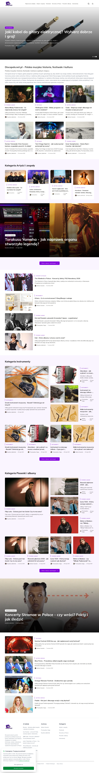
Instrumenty (75, 3)
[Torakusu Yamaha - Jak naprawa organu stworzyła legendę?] (49, 230)
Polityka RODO (40, 763)
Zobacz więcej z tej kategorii (48, 263)
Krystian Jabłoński (9, 247)
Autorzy (44, 724)
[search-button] (88, 4)
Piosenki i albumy (66, 3)
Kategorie (62, 724)
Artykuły (26, 724)
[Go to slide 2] (94, 56)
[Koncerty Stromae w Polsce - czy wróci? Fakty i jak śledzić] (49, 605)
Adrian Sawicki (45, 727)
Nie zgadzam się (18, 764)
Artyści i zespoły (41, 3)
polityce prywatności (24, 760)
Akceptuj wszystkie (18, 768)
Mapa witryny (60, 763)
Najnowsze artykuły (30, 3)
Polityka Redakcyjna (50, 763)
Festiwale (48, 3)
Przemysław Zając (9, 45)
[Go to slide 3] (96, 56)
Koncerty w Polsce (56, 3)
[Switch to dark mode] (92, 3)
